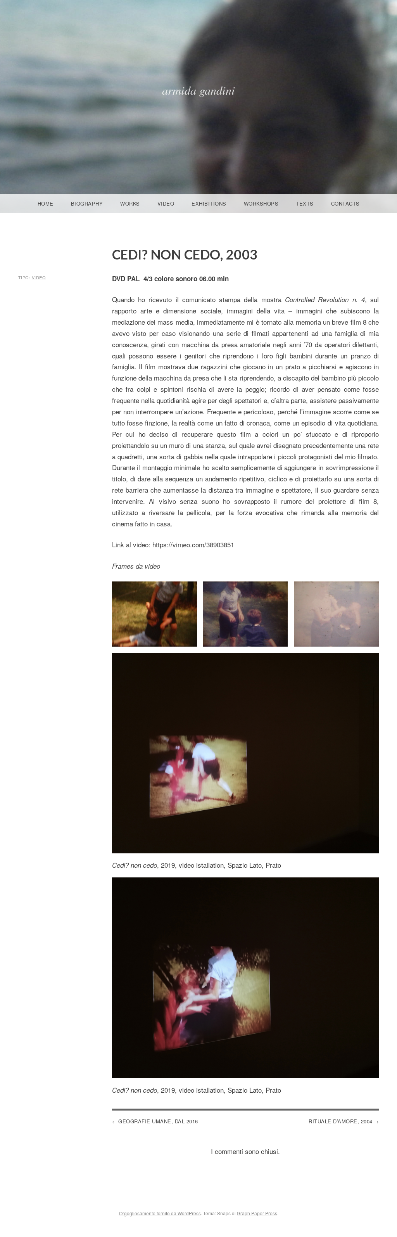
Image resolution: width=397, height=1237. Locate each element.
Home (46, 203)
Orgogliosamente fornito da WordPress (160, 1213)
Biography (87, 203)
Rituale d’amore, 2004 (341, 1121)
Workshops (261, 203)
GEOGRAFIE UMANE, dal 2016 (158, 1121)
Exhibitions (209, 203)
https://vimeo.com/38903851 (193, 544)
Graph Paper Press (257, 1213)
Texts (305, 203)
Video (165, 203)
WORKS (130, 203)
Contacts (345, 203)
